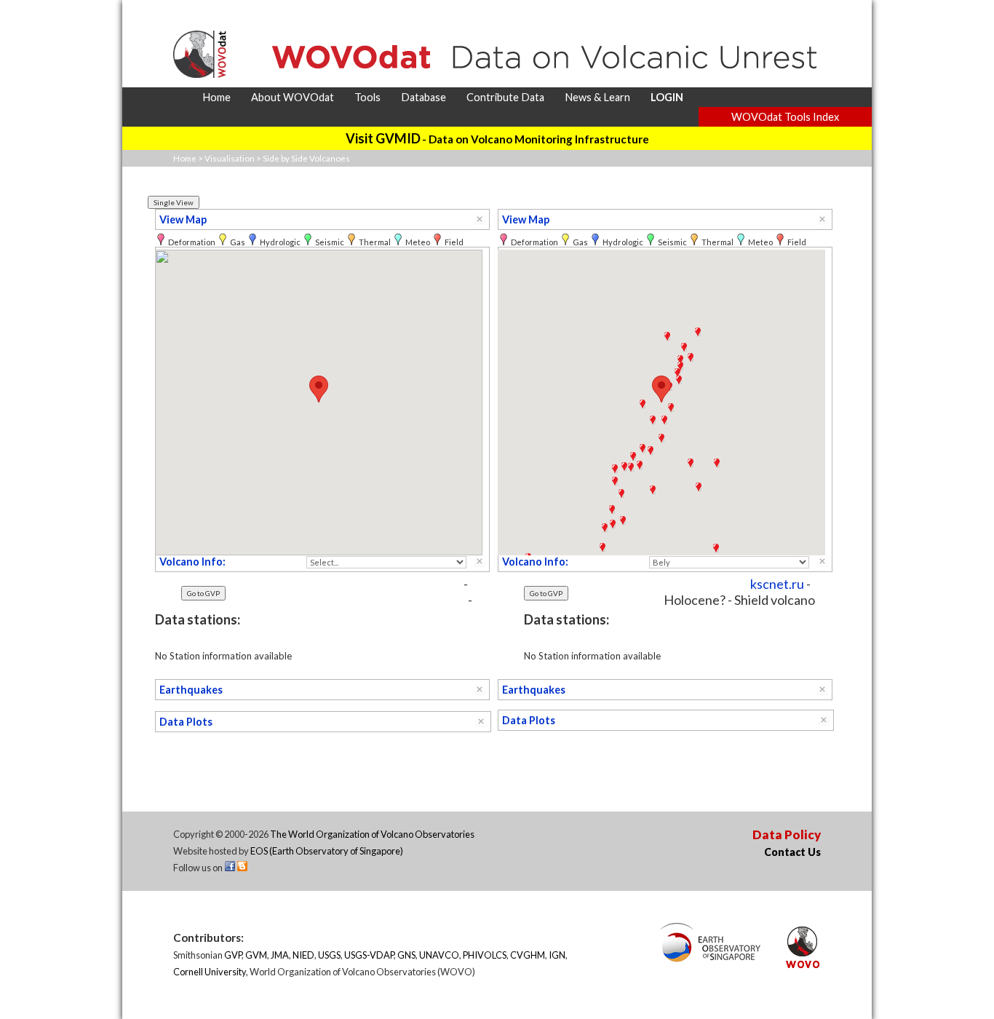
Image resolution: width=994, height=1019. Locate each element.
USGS (329, 955)
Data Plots (185, 721)
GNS (406, 955)
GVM (256, 955)
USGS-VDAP (369, 955)
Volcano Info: (192, 561)
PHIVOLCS (484, 955)
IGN (557, 955)
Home (184, 158)
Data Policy (786, 834)
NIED (303, 955)
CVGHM (527, 955)
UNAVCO (439, 955)
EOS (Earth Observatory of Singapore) (326, 851)
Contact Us (792, 852)
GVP (233, 955)
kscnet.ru (777, 584)
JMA (280, 955)
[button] (318, 389)
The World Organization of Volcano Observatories (372, 834)
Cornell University (209, 972)
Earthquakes (191, 689)
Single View (174, 202)
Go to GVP (203, 593)
